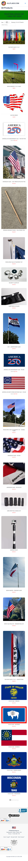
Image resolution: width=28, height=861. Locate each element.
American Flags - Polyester (14, 487)
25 (6, 22)
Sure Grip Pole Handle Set (14, 511)
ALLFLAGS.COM (13, 3)
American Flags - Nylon (14, 455)
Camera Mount (14, 550)
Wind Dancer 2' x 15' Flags (14, 86)
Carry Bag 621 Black (14, 306)
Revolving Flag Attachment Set (14, 262)
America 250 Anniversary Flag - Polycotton (14, 138)
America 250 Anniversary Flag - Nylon (14, 369)
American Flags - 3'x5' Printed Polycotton (14, 181)
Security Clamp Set (14, 283)
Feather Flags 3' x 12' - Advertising (14, 679)
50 (8, 22)
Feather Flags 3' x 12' (14, 47)
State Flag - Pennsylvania (14, 770)
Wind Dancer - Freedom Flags (14, 590)
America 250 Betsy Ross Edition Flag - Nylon (14, 392)
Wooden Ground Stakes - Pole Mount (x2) (14, 230)
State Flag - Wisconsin (14, 793)
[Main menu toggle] (25, 3)
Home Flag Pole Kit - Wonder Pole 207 (14, 624)
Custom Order (14, 115)
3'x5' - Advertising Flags (14, 347)
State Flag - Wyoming (14, 724)
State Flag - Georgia (14, 747)
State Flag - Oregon (14, 701)
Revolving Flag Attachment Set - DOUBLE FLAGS (14, 430)
